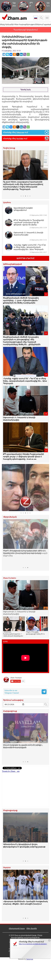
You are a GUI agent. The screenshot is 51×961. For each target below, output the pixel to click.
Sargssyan (29, 959)
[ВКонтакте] (10, 54)
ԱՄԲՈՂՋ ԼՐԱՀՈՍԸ (26, 258)
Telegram (20, 132)
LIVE (5, 641)
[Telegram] (3, 54)
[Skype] (7, 54)
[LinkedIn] (21, 54)
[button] (5, 172)
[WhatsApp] (28, 54)
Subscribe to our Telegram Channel (11, 691)
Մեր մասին (31, 928)
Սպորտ (7, 867)
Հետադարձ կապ (17, 928)
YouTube (19, 139)
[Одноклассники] (14, 54)
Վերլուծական (10, 517)
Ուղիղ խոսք (9, 148)
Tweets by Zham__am (10, 771)
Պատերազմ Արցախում (25, 30)
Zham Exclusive (9, 578)
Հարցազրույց (10, 711)
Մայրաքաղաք (10, 810)
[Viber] (24, 54)
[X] (17, 54)
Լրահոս (7, 202)
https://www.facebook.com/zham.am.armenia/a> (33, 944)
